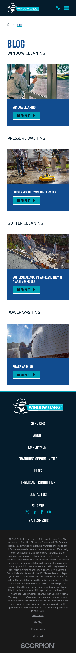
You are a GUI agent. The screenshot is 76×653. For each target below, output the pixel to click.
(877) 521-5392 (38, 520)
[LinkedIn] (34, 512)
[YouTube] (49, 512)
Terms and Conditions (38, 482)
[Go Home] (8, 24)
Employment (38, 447)
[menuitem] (38, 615)
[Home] (23, 8)
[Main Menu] (66, 7)
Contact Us (38, 494)
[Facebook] (42, 512)
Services (38, 423)
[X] (27, 512)
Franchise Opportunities (37, 459)
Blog (38, 471)
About (38, 435)
